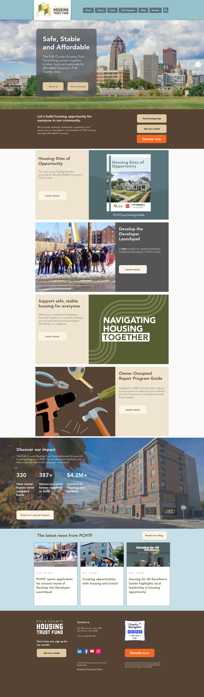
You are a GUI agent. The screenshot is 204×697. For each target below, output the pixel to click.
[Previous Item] (6, 64)
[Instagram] (98, 651)
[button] (100, 10)
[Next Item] (198, 64)
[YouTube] (92, 651)
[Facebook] (85, 651)
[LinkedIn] (79, 651)
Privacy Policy (82, 665)
